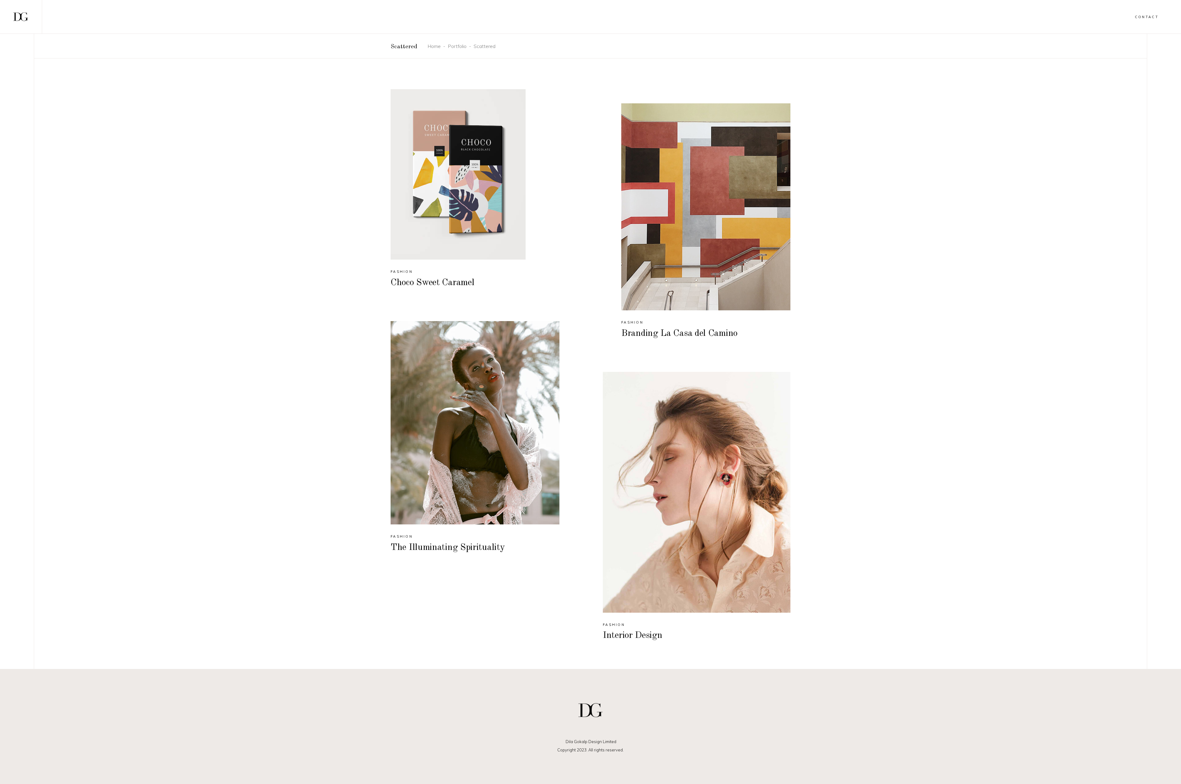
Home (434, 46)
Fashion (402, 271)
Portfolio (457, 46)
